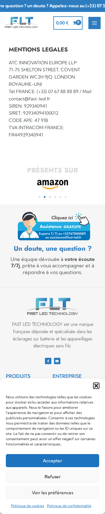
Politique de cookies (27, 506)
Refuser (53, 476)
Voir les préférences (52, 492)
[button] (96, 386)
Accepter (52, 460)
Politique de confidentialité (69, 506)
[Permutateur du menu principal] (94, 23)
